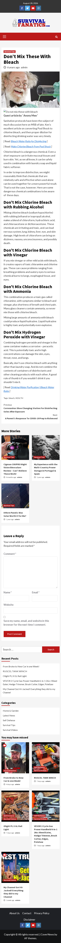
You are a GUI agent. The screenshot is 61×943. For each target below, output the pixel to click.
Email (35, 592)
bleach (12, 398)
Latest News (9, 715)
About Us (14, 913)
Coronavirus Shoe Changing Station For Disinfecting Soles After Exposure (30, 408)
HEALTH (19, 398)
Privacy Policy (41, 913)
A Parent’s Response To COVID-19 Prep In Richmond (31, 417)
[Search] (56, 37)
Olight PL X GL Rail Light (15, 676)
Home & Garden (11, 710)
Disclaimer (29, 919)
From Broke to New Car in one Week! (21, 666)
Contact (26, 913)
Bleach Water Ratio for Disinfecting (28, 141)
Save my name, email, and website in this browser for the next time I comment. (26, 622)
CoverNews (47, 934)
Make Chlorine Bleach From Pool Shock (31, 146)
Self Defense (9, 720)
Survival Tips (9, 51)
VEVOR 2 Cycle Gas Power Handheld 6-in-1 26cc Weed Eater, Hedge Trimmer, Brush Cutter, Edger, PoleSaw (30, 682)
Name (8, 592)
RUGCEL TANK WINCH (15, 671)
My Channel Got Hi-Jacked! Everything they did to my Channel (29, 691)
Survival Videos (10, 730)
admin (24, 67)
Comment (10, 553)
